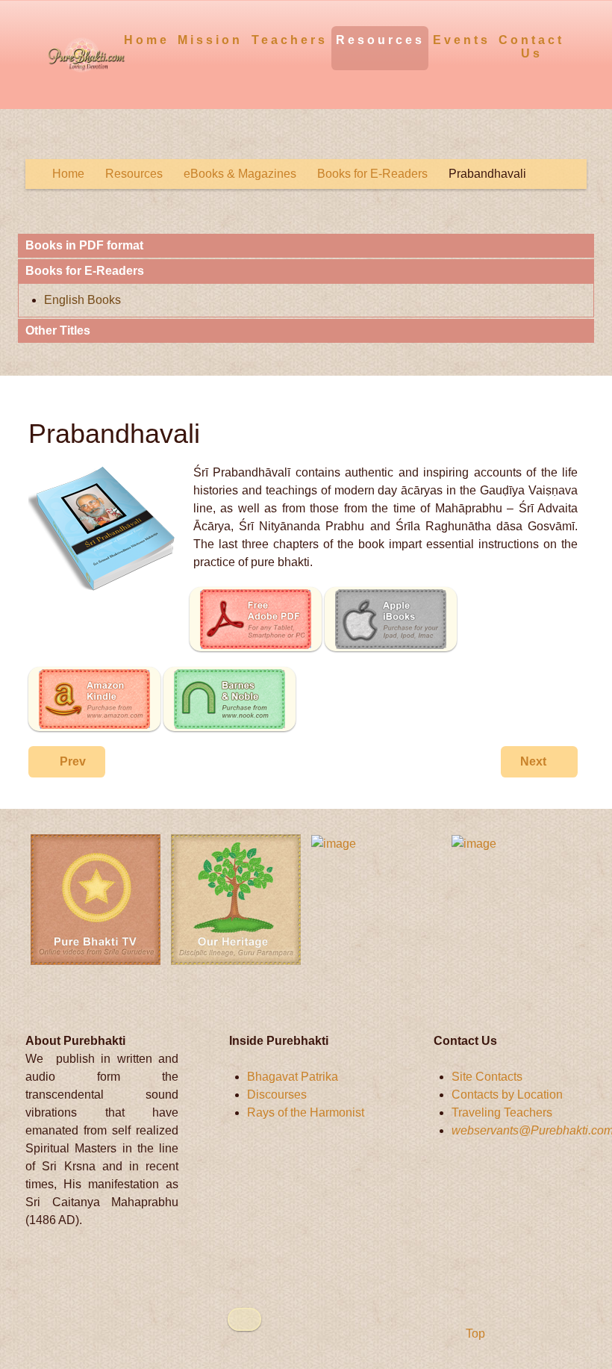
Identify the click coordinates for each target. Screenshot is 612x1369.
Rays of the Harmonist (305, 1112)
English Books (82, 300)
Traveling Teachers (502, 1112)
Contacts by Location (507, 1094)
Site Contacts (487, 1076)
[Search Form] (577, 39)
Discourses (277, 1094)
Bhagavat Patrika (292, 1076)
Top (474, 1333)
